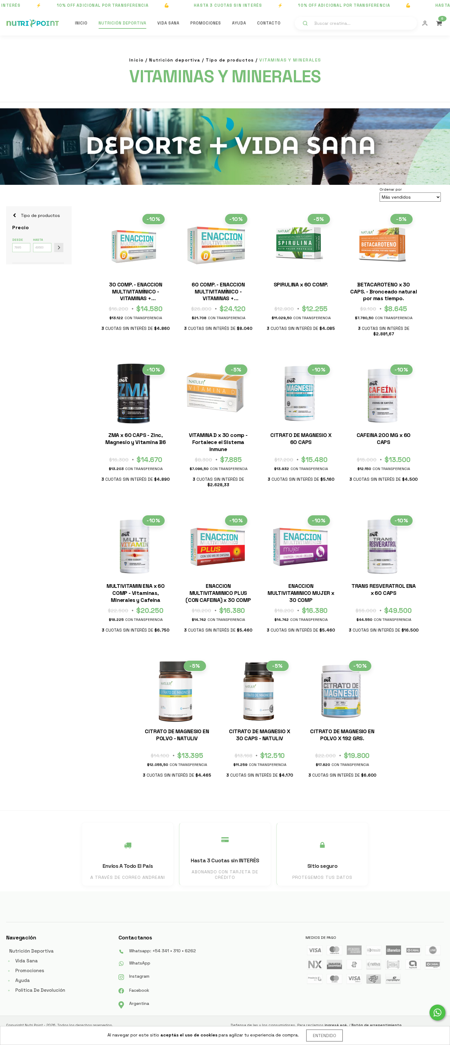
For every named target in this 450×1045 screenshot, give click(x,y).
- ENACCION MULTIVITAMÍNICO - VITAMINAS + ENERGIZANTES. (135, 292)
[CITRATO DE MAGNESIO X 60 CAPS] (299, 395)
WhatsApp (139, 963)
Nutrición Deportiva (122, 23)
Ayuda (239, 23)
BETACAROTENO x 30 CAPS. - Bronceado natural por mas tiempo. (383, 291)
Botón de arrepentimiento (376, 1025)
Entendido (324, 1035)
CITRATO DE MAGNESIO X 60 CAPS (300, 439)
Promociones (205, 23)
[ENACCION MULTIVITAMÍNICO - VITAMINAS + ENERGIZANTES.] (134, 244)
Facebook (139, 990)
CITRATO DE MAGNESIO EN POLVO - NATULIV (177, 735)
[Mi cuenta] (425, 23)
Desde (17, 240)
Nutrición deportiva (175, 60)
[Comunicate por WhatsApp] (437, 1013)
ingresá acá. (336, 1025)
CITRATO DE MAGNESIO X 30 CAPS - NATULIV (259, 735)
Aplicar (58, 247)
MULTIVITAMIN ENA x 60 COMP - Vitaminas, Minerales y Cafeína (136, 593)
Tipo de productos (230, 60)
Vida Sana (168, 23)
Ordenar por (391, 189)
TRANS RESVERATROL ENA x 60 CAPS (383, 589)
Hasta (38, 240)
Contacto (269, 23)
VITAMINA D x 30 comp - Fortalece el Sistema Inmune (218, 442)
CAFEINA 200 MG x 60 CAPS (384, 439)
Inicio (81, 23)
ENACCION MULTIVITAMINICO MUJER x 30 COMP (301, 593)
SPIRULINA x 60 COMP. (301, 284)
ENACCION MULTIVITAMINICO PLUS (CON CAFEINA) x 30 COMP (218, 593)
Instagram (139, 976)
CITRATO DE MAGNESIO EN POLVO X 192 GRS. (342, 735)
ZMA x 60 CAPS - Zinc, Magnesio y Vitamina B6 (135, 439)
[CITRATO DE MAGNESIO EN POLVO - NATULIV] (175, 691)
